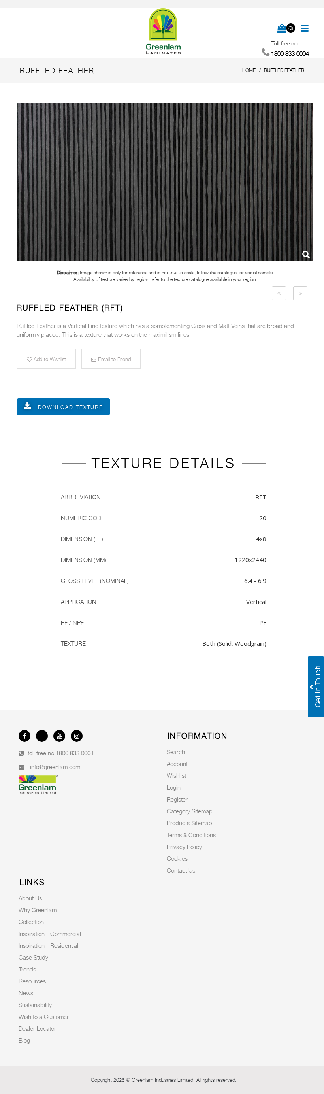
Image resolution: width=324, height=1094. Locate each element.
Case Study (33, 957)
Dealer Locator (37, 1028)
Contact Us (181, 870)
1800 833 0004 (75, 752)
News (26, 992)
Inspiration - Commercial (50, 933)
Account (177, 763)
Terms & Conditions (191, 834)
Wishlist (176, 775)
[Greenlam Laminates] (163, 31)
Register (177, 799)
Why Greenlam (38, 909)
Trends (27, 969)
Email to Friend (113, 359)
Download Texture (70, 407)
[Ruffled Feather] (165, 182)
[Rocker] (279, 293)
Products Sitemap (189, 822)
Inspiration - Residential (48, 945)
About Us (30, 898)
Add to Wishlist (49, 359)
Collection (31, 921)
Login (174, 787)
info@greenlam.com (55, 766)
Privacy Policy (184, 846)
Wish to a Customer (44, 1016)
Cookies (177, 858)
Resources (32, 981)
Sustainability (35, 1004)
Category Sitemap (190, 811)
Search (176, 751)
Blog (24, 1040)
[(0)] (281, 29)
